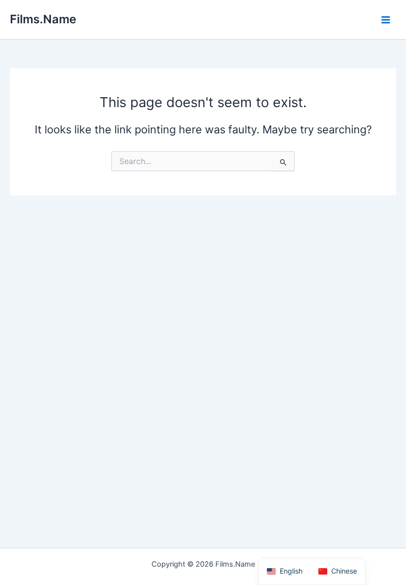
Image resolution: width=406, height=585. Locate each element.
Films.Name (43, 19)
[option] (337, 571)
